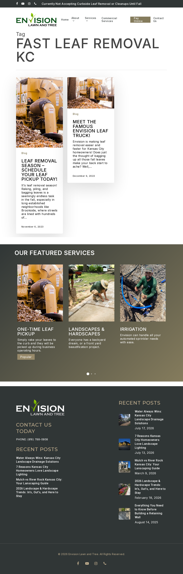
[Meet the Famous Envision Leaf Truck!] (90, 130)
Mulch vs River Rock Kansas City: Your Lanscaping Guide (39, 481)
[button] (88, 373)
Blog (24, 153)
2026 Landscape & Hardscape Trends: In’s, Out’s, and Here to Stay (37, 492)
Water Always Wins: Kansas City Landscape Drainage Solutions (38, 459)
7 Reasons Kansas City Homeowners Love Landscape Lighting (37, 470)
